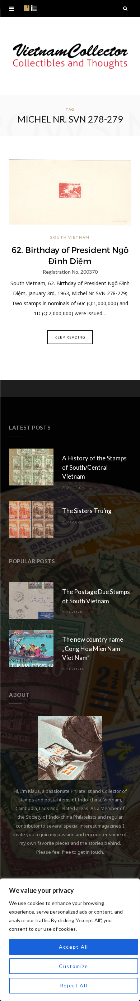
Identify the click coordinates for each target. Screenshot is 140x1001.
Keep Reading (70, 337)
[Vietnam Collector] (70, 56)
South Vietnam (70, 237)
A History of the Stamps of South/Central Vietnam (94, 467)
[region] (70, 939)
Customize (73, 966)
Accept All (73, 947)
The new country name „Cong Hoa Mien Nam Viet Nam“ (92, 649)
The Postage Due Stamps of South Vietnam (96, 596)
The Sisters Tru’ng (87, 510)
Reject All (74, 985)
